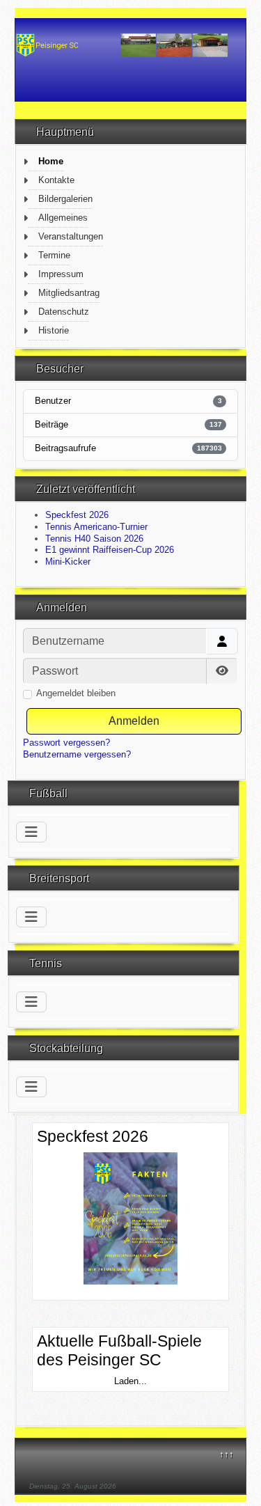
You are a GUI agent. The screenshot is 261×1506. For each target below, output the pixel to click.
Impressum (61, 274)
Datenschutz (63, 311)
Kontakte (56, 180)
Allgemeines (63, 217)
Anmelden (134, 721)
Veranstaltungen (70, 236)
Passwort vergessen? (66, 742)
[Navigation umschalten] (31, 832)
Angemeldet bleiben (76, 693)
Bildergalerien (65, 199)
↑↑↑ (226, 1454)
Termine (54, 255)
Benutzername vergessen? (77, 754)
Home (50, 161)
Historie (53, 330)
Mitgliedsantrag (69, 293)
